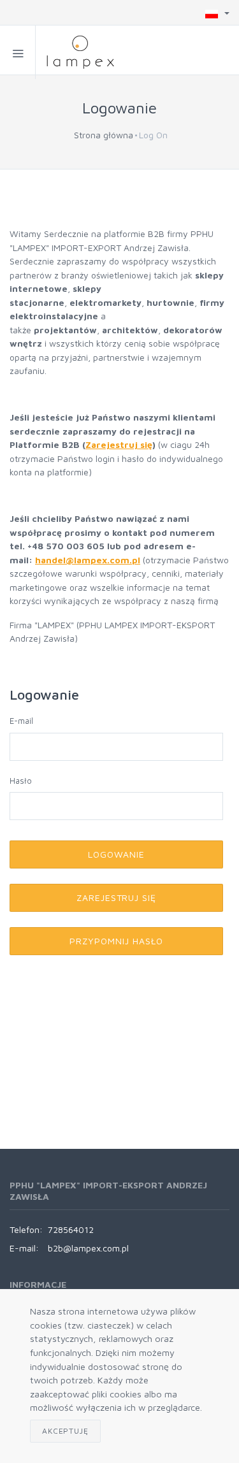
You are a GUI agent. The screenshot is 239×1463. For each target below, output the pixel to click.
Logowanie (116, 854)
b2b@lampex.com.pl (88, 1248)
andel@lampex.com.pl (90, 559)
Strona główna (103, 134)
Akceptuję (65, 1431)
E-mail (21, 721)
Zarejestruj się (118, 444)
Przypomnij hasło (116, 940)
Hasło (21, 780)
